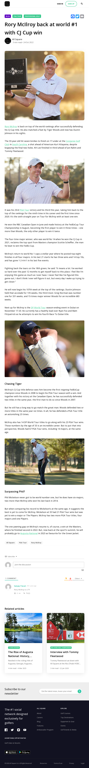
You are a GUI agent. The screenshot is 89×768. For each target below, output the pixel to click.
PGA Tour (17, 16)
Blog (8, 16)
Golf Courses (65, 713)
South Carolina (19, 144)
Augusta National (29, 533)
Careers (40, 717)
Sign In (60, 4)
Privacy (71, 763)
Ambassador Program (45, 730)
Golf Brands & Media (68, 730)
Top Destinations (67, 717)
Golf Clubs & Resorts (12, 743)
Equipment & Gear (67, 721)
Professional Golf (32, 16)
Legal (82, 763)
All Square (10, 543)
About (39, 713)
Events (63, 726)
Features (40, 726)
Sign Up (71, 4)
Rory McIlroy (11, 126)
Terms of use (58, 763)
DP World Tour (38, 307)
